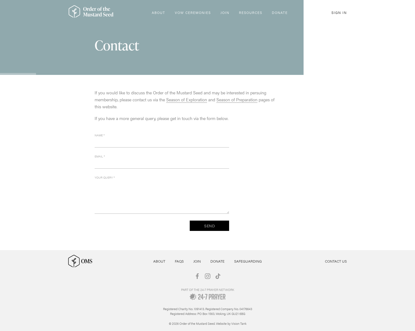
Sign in (339, 12)
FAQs (179, 261)
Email (100, 156)
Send (209, 226)
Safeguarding (248, 261)
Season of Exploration (186, 99)
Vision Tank (238, 323)
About (159, 261)
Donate (280, 12)
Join (197, 261)
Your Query (105, 177)
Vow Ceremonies (193, 12)
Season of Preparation (236, 99)
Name (100, 135)
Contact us (336, 261)
